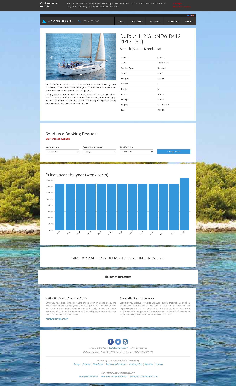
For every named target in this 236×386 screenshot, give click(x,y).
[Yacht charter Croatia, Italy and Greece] (191, 15)
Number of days (93, 147)
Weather (149, 364)
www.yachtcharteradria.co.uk (144, 376)
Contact (188, 21)
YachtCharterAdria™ (118, 347)
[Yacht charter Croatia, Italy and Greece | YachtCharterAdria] (58, 21)
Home (121, 21)
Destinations (173, 21)
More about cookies (182, 7)
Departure (53, 147)
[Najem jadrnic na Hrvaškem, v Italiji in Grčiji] (188, 15)
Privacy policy (135, 364)
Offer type (127, 147)
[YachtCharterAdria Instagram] (125, 341)
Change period (173, 151)
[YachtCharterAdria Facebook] (111, 341)
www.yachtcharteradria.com (114, 376)
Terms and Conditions (116, 364)
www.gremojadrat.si (88, 376)
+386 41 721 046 (90, 21)
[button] (51, 56)
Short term (155, 21)
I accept (177, 3)
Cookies (86, 364)
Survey (76, 364)
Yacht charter (136, 21)
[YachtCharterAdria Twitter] (118, 341)
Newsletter (98, 364)
